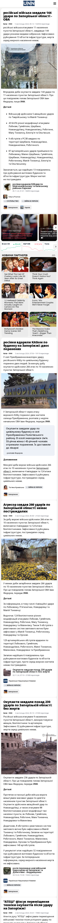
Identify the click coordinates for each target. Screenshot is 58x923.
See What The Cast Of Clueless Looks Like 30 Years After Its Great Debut (14, 277)
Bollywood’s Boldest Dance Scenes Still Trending (13, 330)
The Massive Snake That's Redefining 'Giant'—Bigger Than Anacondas (41, 332)
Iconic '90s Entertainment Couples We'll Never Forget (42, 302)
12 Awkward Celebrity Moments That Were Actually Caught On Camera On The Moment (14, 304)
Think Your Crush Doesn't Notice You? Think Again (41, 276)
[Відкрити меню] (54, 3)
